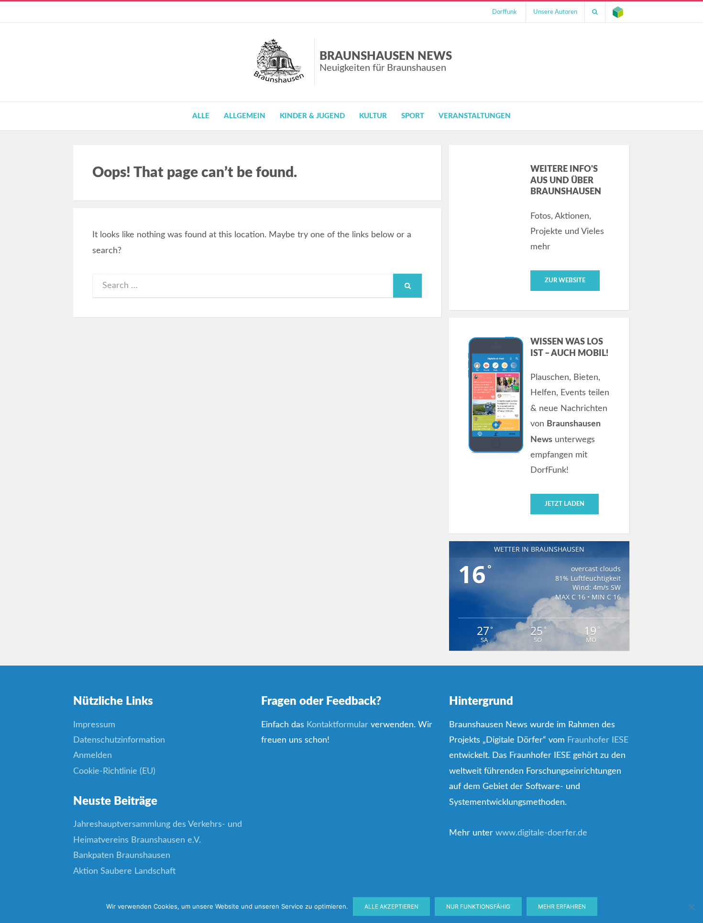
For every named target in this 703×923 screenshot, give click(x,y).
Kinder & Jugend (312, 116)
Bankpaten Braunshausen (121, 855)
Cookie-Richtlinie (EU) (114, 771)
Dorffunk (504, 12)
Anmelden (92, 755)
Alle (200, 116)
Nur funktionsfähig (478, 906)
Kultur (373, 116)
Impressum (94, 725)
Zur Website (565, 281)
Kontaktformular (337, 725)
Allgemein (244, 116)
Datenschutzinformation (119, 740)
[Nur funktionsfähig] (691, 907)
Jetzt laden (564, 504)
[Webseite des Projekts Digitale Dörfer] (617, 11)
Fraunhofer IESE (597, 740)
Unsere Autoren (555, 12)
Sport (412, 116)
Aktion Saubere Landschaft (124, 871)
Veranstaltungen (475, 116)
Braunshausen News (385, 62)
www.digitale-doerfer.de (541, 833)
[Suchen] (595, 11)
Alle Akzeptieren (391, 906)
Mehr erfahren (562, 906)
